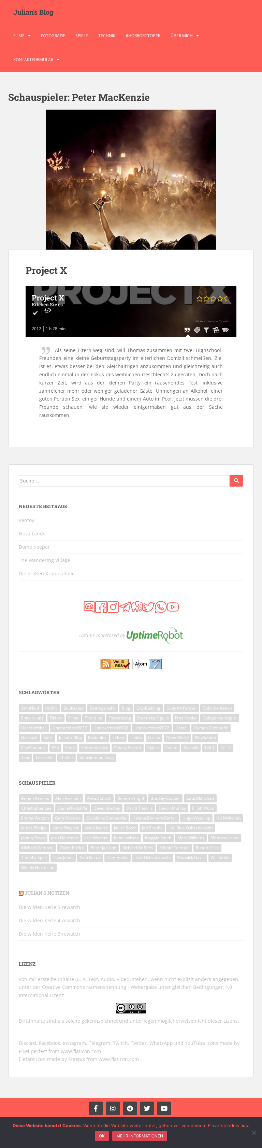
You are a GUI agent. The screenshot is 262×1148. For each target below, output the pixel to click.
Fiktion (56, 718)
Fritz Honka (185, 718)
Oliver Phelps (72, 848)
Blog (126, 708)
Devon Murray (172, 808)
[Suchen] (236, 481)
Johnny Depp (33, 838)
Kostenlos (97, 738)
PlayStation (205, 738)
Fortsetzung (119, 718)
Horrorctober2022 (151, 728)
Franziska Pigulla (153, 718)
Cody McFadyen (181, 708)
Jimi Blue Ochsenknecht (191, 828)
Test (25, 757)
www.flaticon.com (81, 1051)
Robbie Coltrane (174, 848)
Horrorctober (33, 728)
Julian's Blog (33, 12)
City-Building (148, 708)
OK (102, 1135)
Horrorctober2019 (70, 728)
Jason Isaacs (96, 828)
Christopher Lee (36, 808)
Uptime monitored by (102, 635)
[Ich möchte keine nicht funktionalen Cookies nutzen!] (253, 1132)
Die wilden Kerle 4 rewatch (49, 920)
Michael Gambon (37, 848)
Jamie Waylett (65, 828)
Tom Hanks (117, 857)
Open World (177, 738)
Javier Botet (125, 828)
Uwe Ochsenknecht (152, 857)
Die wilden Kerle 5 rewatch (49, 907)
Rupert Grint (207, 848)
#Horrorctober (143, 36)
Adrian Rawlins (35, 798)
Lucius (154, 738)
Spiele (81, 36)
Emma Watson (35, 818)
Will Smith (220, 857)
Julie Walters (96, 838)
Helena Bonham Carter (154, 818)
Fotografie (53, 36)
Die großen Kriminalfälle (47, 573)
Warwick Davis (191, 857)
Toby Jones (63, 857)
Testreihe (44, 757)
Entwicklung (32, 718)
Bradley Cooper (165, 798)
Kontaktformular (33, 59)
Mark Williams (190, 838)
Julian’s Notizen (47, 893)
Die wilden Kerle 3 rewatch (49, 933)
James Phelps (33, 828)
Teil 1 (209, 748)
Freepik (76, 1059)
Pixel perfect (33, 1051)
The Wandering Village (44, 560)
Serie (70, 748)
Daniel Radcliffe (72, 808)
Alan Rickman (68, 798)
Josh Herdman (64, 838)
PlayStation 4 (33, 748)
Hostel (181, 728)
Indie (48, 738)
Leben (118, 738)
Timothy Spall (34, 857)
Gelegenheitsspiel (220, 718)
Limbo (136, 738)
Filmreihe (93, 718)
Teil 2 (226, 748)
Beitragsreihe (103, 708)
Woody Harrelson (37, 867)
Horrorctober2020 (110, 728)
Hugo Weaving (196, 818)
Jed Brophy (152, 828)
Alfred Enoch (99, 798)
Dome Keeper (34, 547)
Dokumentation (217, 708)
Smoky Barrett (127, 748)
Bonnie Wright (130, 798)
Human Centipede (211, 728)
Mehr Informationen (139, 1135)
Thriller (66, 757)
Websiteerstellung (96, 757)
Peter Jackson (103, 848)
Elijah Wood (203, 808)
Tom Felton (90, 857)
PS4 (55, 748)
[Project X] (131, 180)
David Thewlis (139, 808)
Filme (19, 36)
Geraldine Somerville (106, 818)
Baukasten (73, 708)
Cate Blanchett (200, 798)
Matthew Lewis (224, 838)
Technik (106, 36)
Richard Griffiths (137, 848)
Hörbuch (29, 738)
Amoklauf (30, 708)
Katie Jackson (126, 838)
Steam (171, 748)
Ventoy (26, 520)
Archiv (51, 708)
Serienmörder (94, 748)
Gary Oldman (67, 818)
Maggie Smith (158, 838)
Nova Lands (32, 533)
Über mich (182, 36)
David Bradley (106, 808)
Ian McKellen (228, 818)
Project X (46, 270)
